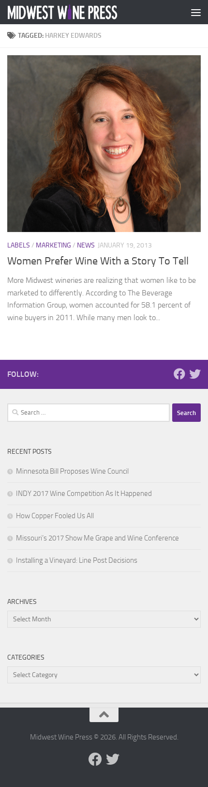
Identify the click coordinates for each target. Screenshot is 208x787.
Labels (18, 245)
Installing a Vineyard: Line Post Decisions (76, 560)
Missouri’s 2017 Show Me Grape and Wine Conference (97, 538)
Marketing (53, 245)
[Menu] (196, 12)
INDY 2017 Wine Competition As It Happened (84, 493)
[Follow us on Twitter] (195, 374)
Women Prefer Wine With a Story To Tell (98, 261)
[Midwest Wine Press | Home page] (81, 12)
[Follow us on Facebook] (179, 374)
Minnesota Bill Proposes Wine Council (72, 471)
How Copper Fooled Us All (55, 515)
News (86, 245)
